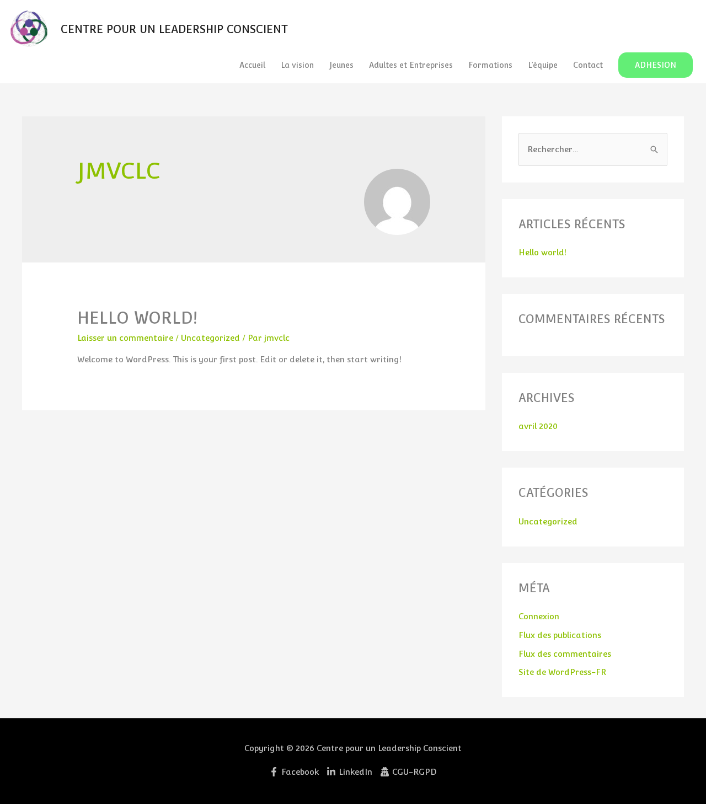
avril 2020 (538, 426)
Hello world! (137, 318)
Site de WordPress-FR (562, 672)
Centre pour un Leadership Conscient (174, 29)
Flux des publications (559, 635)
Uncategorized (210, 337)
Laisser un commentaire (125, 337)
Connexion (538, 616)
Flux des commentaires (564, 653)
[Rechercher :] (592, 149)
